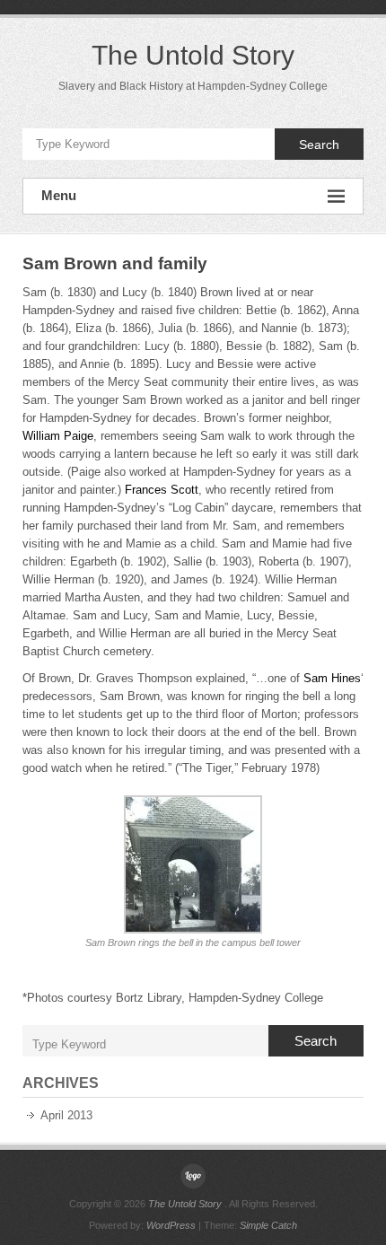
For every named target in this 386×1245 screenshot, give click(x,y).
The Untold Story (193, 55)
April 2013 (66, 1115)
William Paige (57, 436)
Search (319, 144)
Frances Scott (161, 489)
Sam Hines (332, 678)
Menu (58, 195)
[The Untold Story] (193, 1175)
